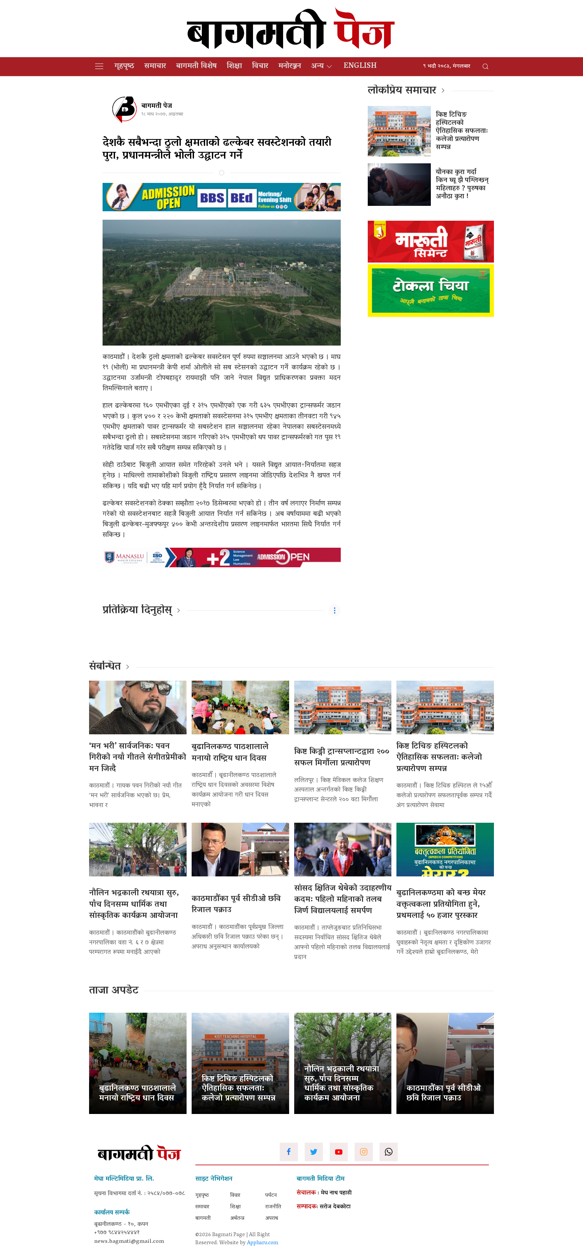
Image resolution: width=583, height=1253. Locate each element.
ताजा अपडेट (114, 991)
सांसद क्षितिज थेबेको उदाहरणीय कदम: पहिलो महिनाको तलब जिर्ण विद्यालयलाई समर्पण (342, 900)
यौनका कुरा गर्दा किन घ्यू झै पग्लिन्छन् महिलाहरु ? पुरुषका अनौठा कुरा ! (462, 184)
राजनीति (273, 1207)
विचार (260, 66)
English (360, 66)
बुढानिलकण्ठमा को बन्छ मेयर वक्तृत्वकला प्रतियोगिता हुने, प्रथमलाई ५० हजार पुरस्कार (440, 905)
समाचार (155, 66)
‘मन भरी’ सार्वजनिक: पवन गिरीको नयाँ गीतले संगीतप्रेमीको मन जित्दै (137, 758)
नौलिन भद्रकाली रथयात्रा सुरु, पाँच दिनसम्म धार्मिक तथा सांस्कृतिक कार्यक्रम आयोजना (134, 905)
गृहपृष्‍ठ (124, 66)
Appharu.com (262, 1243)
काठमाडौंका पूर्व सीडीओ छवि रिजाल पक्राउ (236, 905)
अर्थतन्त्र (237, 1219)
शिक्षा (234, 66)
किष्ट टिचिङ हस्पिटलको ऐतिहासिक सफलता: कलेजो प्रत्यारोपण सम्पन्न (462, 131)
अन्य (317, 66)
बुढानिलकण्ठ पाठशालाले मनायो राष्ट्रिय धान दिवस (230, 753)
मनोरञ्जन (289, 66)
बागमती (203, 1219)
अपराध (271, 1219)
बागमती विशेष (196, 66)
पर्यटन (271, 1196)
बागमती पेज (156, 106)
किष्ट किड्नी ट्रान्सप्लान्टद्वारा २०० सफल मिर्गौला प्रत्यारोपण (341, 757)
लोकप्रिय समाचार (402, 91)
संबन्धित (105, 667)
